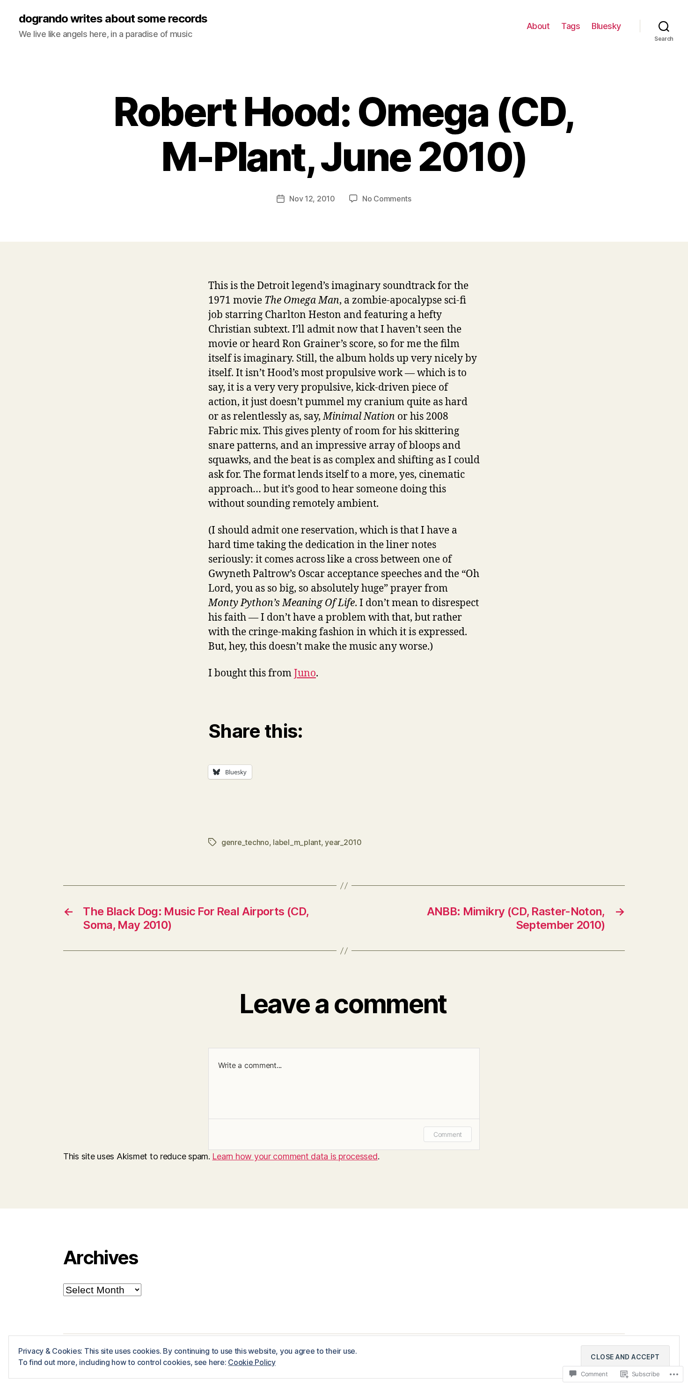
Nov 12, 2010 (312, 198)
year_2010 (343, 842)
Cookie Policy (252, 1362)
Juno (305, 673)
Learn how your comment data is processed (294, 1156)
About (538, 26)
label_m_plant (297, 842)
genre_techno (245, 842)
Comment (447, 1134)
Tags (570, 26)
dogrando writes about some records (113, 18)
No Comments (386, 198)
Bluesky (606, 26)
